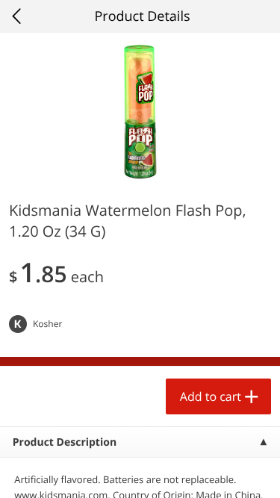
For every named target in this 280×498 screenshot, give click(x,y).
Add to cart (210, 396)
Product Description (64, 442)
